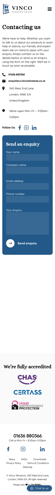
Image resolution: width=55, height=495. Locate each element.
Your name (13, 152)
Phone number (15, 193)
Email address (14, 181)
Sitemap (27, 467)
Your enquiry (14, 210)
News (12, 459)
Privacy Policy (13, 463)
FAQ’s (24, 459)
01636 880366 (16, 74)
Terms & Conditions (38, 463)
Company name (16, 165)
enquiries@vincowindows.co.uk (26, 80)
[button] (39, 488)
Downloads (39, 459)
